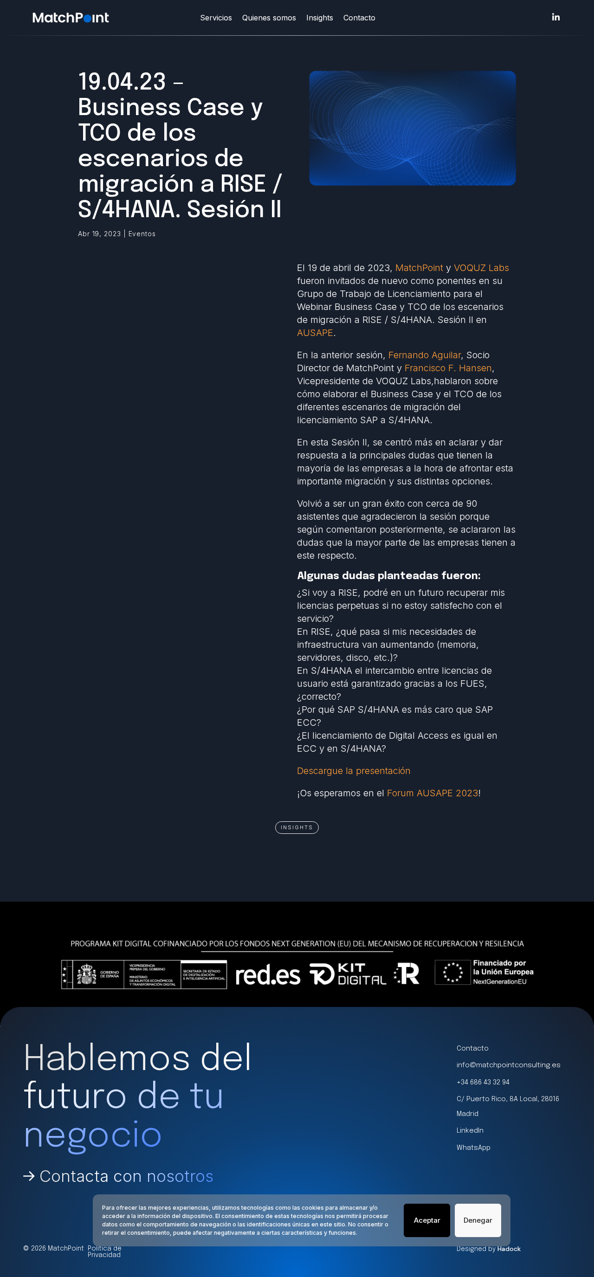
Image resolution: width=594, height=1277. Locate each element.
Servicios (216, 17)
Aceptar (427, 1220)
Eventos (142, 234)
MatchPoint (419, 267)
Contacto (359, 17)
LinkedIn (470, 1131)
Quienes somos (269, 17)
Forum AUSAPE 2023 (432, 793)
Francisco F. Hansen (448, 368)
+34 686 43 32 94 (483, 1082)
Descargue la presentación (354, 770)
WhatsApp (474, 1148)
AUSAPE (315, 332)
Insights (319, 17)
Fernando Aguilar (424, 355)
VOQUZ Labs (481, 267)
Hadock (509, 1249)
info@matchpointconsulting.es (509, 1065)
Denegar (478, 1220)
